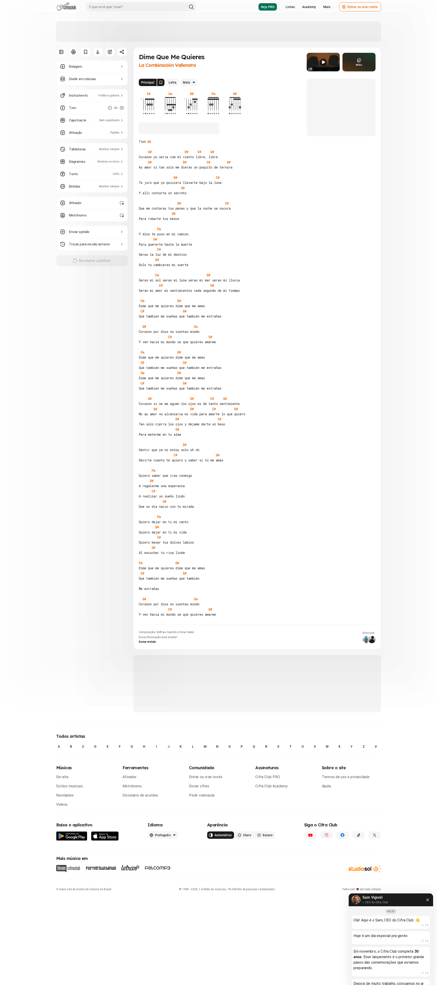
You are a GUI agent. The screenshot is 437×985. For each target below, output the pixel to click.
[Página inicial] (66, 6)
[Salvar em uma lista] (86, 51)
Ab (149, 141)
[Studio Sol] (364, 868)
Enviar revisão (147, 641)
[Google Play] (71, 836)
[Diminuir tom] (110, 108)
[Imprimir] (73, 51)
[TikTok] (358, 835)
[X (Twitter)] (374, 835)
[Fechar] (427, 900)
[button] (323, 62)
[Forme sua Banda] (101, 867)
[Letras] (130, 867)
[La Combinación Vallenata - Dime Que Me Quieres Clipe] (323, 62)
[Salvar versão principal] (160, 82)
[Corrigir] (110, 51)
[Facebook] (342, 835)
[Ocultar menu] (61, 51)
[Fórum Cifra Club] (68, 868)
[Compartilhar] (122, 51)
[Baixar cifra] (98, 51)
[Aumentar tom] (121, 108)
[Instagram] (326, 835)
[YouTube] (310, 835)
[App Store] (105, 836)
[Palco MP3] (157, 868)
